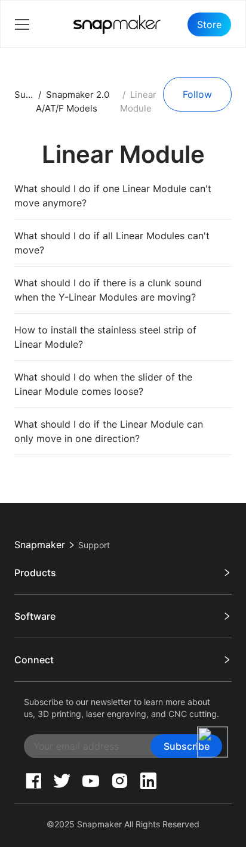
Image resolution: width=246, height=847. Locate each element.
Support (31, 94)
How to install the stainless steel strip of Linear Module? (105, 337)
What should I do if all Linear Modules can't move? (112, 243)
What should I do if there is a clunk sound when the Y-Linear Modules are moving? (108, 290)
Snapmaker (39, 545)
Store (209, 24)
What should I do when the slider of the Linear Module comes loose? (103, 384)
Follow (197, 94)
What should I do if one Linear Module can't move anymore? (112, 196)
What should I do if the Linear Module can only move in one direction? (108, 431)
